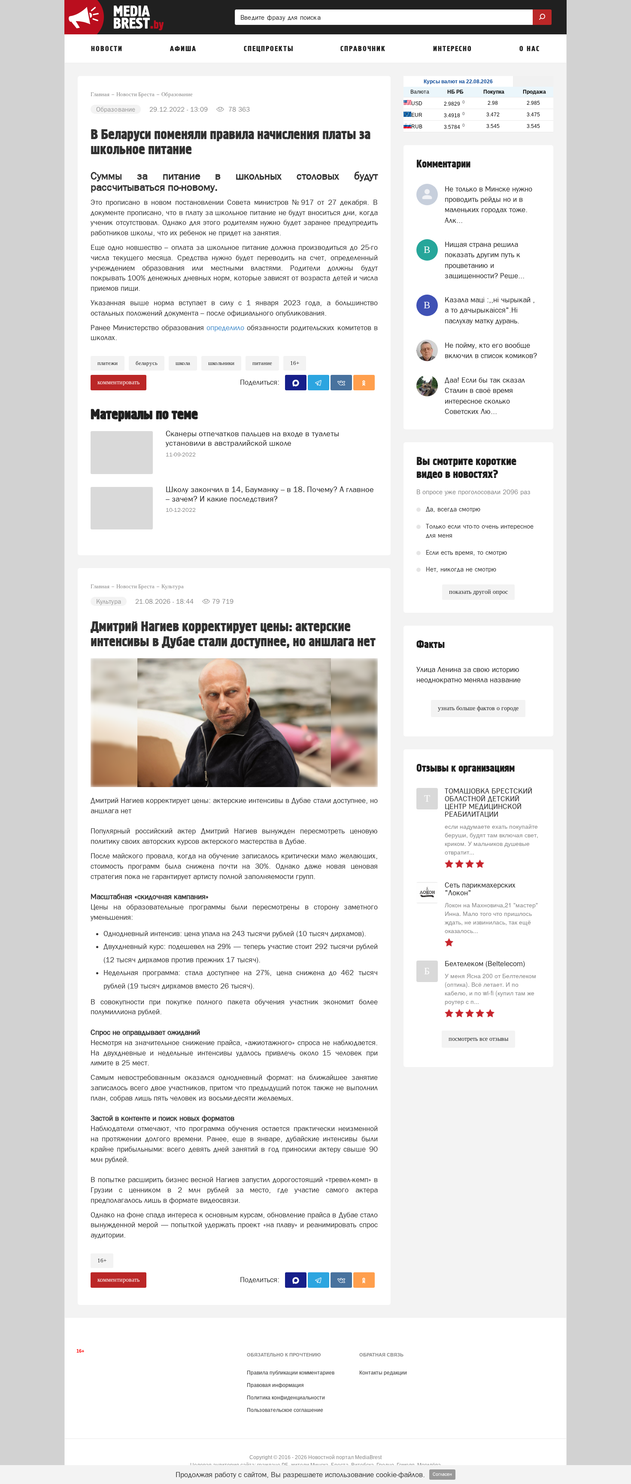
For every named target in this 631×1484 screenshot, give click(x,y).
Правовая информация (275, 1385)
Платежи (107, 363)
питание (262, 363)
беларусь (147, 363)
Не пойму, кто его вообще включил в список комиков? (491, 350)
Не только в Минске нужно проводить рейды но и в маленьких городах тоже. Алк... (488, 205)
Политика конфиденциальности (286, 1398)
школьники (221, 363)
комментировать (118, 382)
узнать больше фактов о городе (478, 708)
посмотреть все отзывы (478, 1039)
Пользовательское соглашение (285, 1410)
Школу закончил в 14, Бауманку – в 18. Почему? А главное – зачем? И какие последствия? (270, 494)
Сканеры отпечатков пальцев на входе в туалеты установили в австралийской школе (252, 438)
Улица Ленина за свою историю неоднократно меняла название (468, 674)
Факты (430, 645)
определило (226, 327)
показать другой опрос (478, 592)
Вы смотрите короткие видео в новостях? (466, 468)
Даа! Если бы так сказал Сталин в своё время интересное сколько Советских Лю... (485, 396)
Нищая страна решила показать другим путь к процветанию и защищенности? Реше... (485, 260)
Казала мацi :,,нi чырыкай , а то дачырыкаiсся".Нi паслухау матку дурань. (490, 310)
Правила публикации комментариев (290, 1373)
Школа (183, 363)
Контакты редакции (383, 1373)
